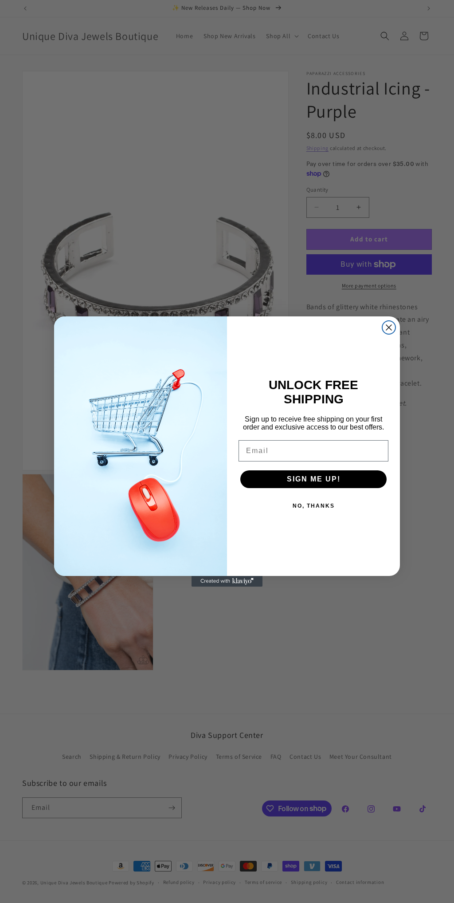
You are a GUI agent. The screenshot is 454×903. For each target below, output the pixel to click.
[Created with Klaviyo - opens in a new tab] (227, 581)
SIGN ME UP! (313, 479)
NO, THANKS (314, 506)
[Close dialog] (388, 327)
